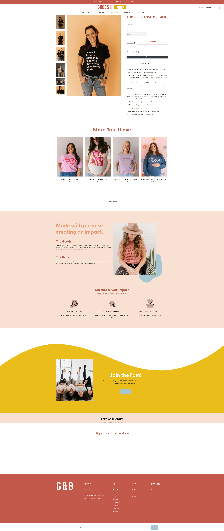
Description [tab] (145, 63)
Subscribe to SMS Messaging (93, 498)
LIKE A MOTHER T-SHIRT (98, 179)
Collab (134, 496)
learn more (125, 391)
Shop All (115, 511)
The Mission (135, 490)
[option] (70, 163)
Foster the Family (149, 96)
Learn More (106, 527)
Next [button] (61, 95)
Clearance (116, 508)
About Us (134, 493)
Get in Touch (154, 493)
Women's (115, 490)
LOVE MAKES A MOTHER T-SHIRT (126, 179)
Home (114, 496)
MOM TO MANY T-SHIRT (70, 179)
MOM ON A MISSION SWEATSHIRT (154, 179)
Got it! (155, 527)
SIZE (128, 30)
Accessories (116, 502)
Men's (114, 493)
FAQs (152, 490)
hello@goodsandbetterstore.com (94, 495)
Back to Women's (113, 201)
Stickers (115, 499)
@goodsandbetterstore (112, 433)
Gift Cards (116, 505)
